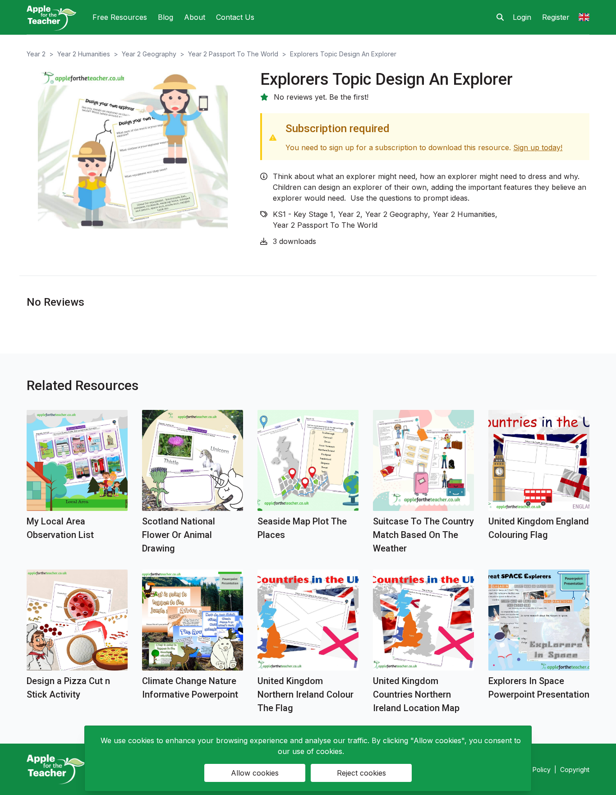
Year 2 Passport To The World (233, 54)
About (194, 17)
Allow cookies (255, 772)
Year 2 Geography (149, 54)
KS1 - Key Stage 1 (303, 214)
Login (522, 17)
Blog (165, 17)
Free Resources (119, 17)
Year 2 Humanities (83, 54)
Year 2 (36, 54)
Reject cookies (361, 772)
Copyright (574, 769)
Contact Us (235, 17)
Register (556, 17)
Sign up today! (537, 147)
